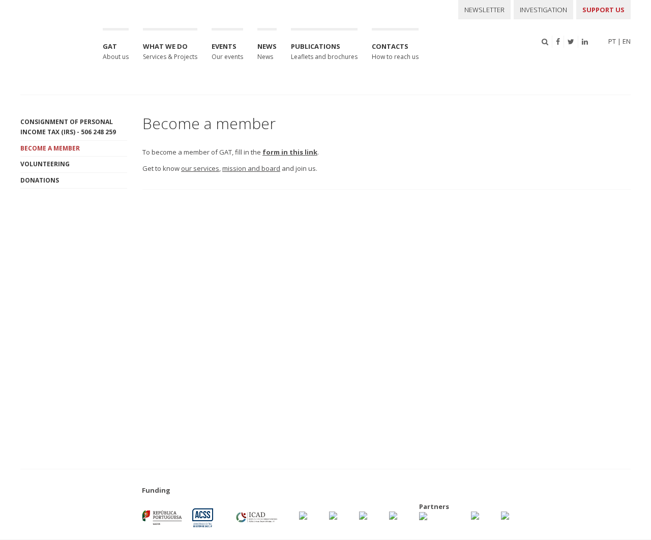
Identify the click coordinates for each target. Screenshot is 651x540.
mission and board (251, 168)
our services (200, 168)
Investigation (543, 9)
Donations (39, 180)
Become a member (50, 148)
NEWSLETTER (484, 9)
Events (227, 51)
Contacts (395, 51)
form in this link (289, 152)
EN (627, 41)
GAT (116, 51)
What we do (170, 51)
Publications (324, 51)
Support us (603, 9)
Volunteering (45, 164)
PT (612, 41)
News (267, 51)
